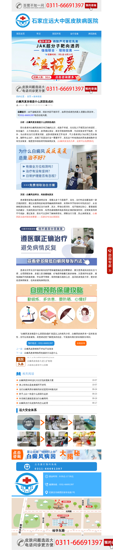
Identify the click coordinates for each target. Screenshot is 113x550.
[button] (54, 80)
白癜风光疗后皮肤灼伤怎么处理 (33, 403)
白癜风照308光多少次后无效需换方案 (36, 380)
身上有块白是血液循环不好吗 (32, 385)
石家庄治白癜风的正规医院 (39, 365)
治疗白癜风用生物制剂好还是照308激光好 (38, 389)
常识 (38, 33)
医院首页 (20, 33)
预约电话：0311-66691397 (40, 343)
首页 (29, 96)
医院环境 (56, 33)
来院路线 (92, 33)
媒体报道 (37, 96)
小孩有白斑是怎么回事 (37, 361)
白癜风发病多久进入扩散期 (39, 357)
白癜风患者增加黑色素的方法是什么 (40, 353)
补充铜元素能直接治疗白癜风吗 (33, 398)
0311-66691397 (27, 115)
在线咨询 (81, 343)
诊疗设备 (74, 33)
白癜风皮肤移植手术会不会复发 (38, 349)
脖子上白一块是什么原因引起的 (33, 394)
